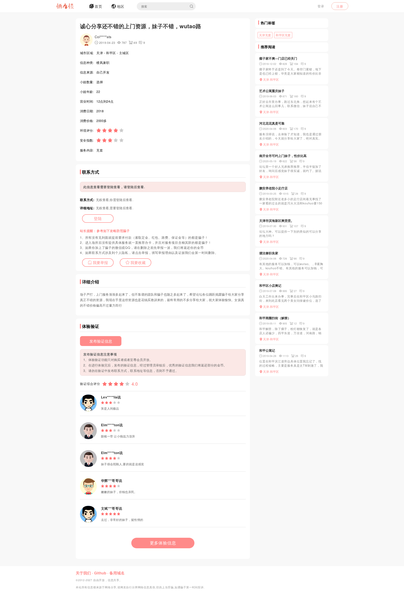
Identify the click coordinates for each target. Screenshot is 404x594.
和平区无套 (283, 35)
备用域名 (117, 572)
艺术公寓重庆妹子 (271, 90)
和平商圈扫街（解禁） (275, 318)
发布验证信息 (100, 341)
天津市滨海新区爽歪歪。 (276, 220)
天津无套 (265, 35)
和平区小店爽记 (270, 285)
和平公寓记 (267, 350)
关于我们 (83, 572)
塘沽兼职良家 (268, 253)
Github (100, 572)
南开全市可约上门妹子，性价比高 (283, 155)
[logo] (70, 6)
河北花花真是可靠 (271, 123)
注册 (339, 6)
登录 (321, 6)
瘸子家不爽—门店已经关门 (278, 58)
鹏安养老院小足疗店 (273, 188)
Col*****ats (103, 36)
